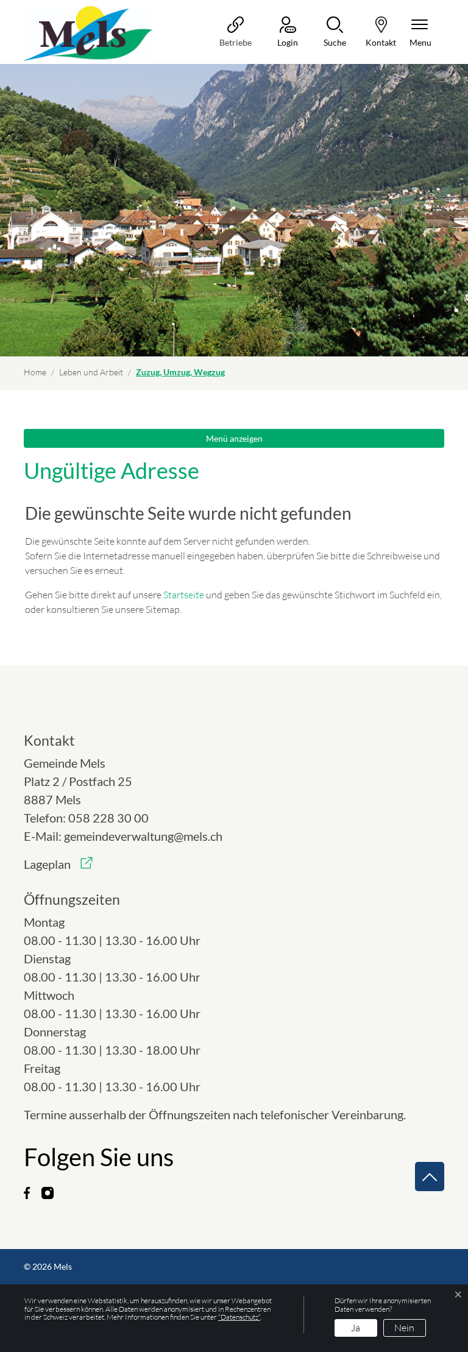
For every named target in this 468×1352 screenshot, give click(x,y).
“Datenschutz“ (239, 1317)
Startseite (183, 595)
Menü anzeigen (234, 438)
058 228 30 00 (108, 817)
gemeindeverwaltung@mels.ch (143, 836)
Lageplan (58, 864)
